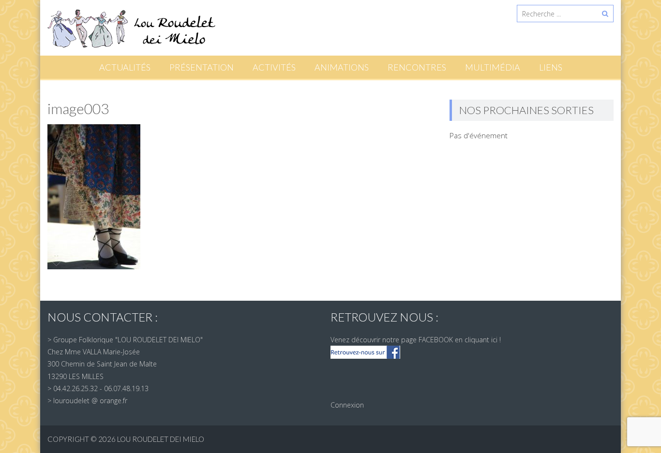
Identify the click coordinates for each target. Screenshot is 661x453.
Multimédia (492, 67)
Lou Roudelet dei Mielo (160, 439)
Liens (550, 67)
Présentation (201, 67)
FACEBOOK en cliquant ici (458, 339)
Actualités (124, 67)
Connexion (347, 404)
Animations (342, 67)
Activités (274, 67)
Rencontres (417, 67)
